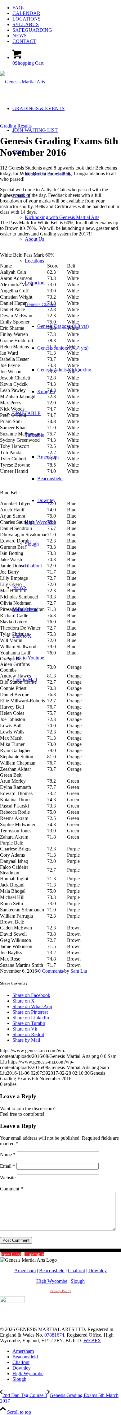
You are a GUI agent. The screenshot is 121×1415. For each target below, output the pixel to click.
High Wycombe (51, 1281)
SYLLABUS (25, 24)
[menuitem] (66, 8)
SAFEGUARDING (32, 30)
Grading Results (16, 125)
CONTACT (24, 41)
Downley (97, 1270)
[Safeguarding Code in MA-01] (12, 1300)
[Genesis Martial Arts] (22, 81)
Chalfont (76, 1270)
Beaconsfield (52, 1270)
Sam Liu (78, 971)
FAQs (18, 7)
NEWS (19, 35)
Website (8, 1177)
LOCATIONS (26, 18)
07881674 (54, 1335)
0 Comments (50, 971)
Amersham (25, 1270)
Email (7, 1166)
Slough (78, 1281)
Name (8, 1154)
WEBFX (92, 1340)
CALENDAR (26, 13)
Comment (11, 1188)
